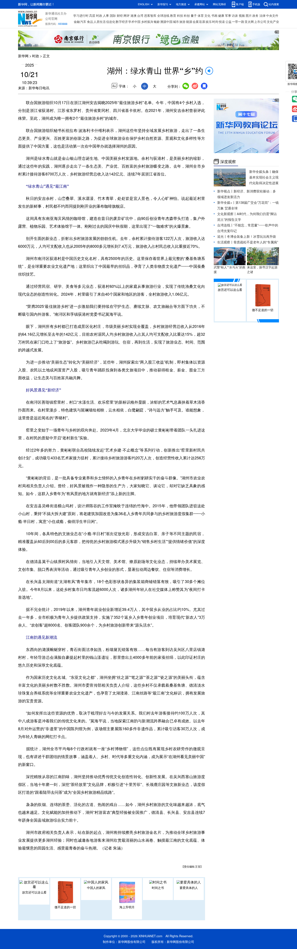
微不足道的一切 (65, 907)
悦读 (222, 21)
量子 (194, 15)
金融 (77, 21)
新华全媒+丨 (226, 202)
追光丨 (222, 236)
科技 (180, 15)
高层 (92, 15)
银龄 (157, 21)
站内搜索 (274, 4)
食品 (90, 21)
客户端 (240, 4)
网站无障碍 (219, 4)
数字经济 (122, 21)
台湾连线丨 (225, 225)
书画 (214, 15)
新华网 (23, 56)
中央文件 (272, 15)
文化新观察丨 (227, 214)
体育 (201, 15)
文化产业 (273, 21)
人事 (106, 15)
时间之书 (158, 887)
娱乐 (209, 21)
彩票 (202, 21)
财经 (120, 15)
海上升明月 (127, 907)
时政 (99, 15)
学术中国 (134, 21)
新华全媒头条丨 (260, 171)
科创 (187, 15)
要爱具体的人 (189, 887)
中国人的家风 (96, 887)
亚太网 (249, 21)
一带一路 (238, 21)
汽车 (83, 21)
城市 (176, 21)
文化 (207, 15)
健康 (221, 15)
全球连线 (163, 15)
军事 (228, 15)
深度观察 (228, 162)
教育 (173, 15)
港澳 (133, 15)
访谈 (235, 15)
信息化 (110, 21)
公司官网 (51, 18)
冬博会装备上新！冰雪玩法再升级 (251, 236)
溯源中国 (166, 21)
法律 (262, 15)
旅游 (182, 21)
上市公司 (260, 21)
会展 (196, 21)
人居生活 (99, 21)
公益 (228, 21)
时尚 (215, 21)
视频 (242, 15)
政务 (255, 15)
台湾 (140, 15)
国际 (113, 15)
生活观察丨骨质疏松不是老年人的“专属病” (247, 242)
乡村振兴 (147, 21)
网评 (126, 15)
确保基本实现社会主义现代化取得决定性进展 (264, 177)
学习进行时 (80, 15)
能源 (189, 21)
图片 (249, 15)
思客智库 (150, 15)
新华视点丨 (225, 191)
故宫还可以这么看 (34, 892)
